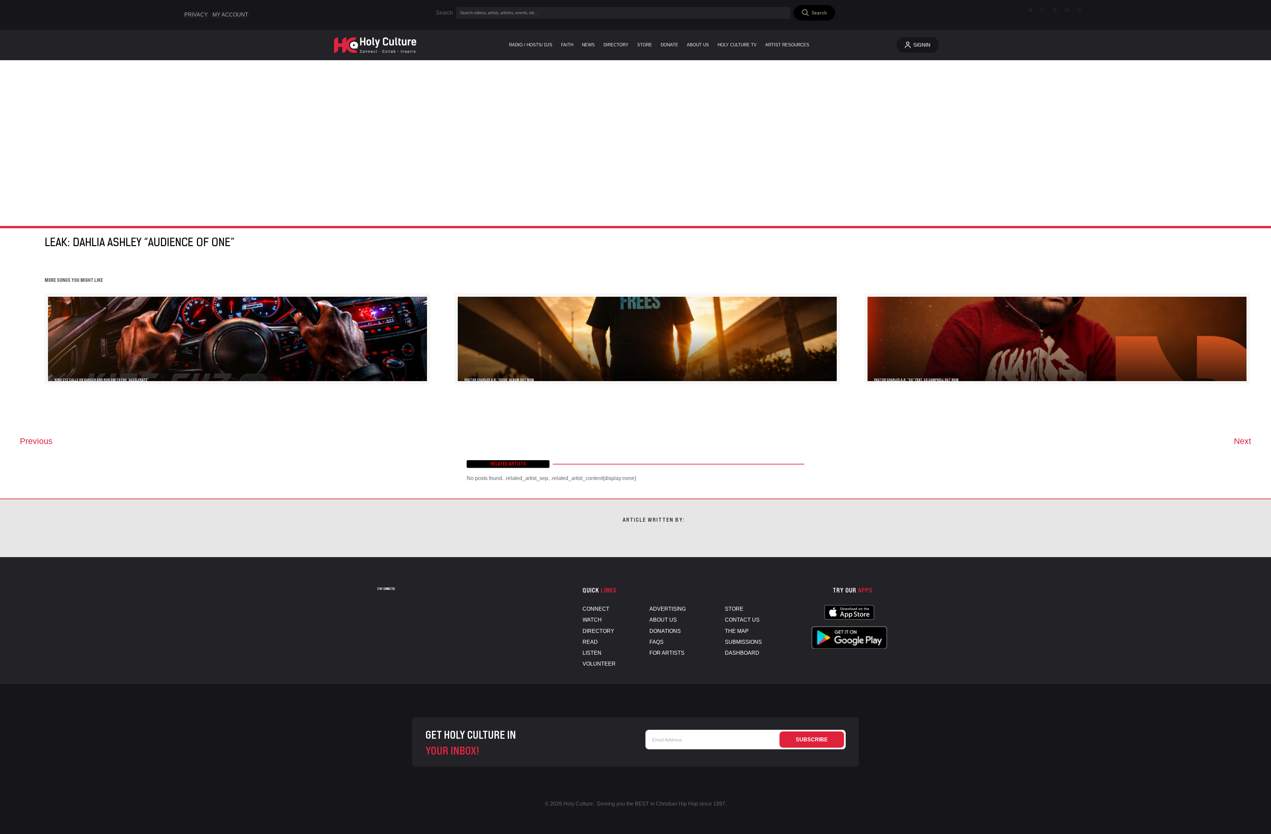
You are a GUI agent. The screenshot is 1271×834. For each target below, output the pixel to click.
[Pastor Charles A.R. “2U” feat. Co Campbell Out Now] (1057, 339)
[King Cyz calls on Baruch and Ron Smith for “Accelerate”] (237, 339)
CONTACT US (742, 620)
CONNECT (596, 609)
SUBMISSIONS (743, 642)
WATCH (592, 620)
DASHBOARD (742, 653)
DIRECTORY (598, 631)
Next (1242, 441)
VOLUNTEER (599, 664)
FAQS (656, 642)
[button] (814, 13)
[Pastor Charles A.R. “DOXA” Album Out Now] (647, 339)
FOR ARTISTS (666, 653)
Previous (36, 441)
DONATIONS (665, 631)
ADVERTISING (667, 609)
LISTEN (592, 653)
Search (444, 13)
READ (590, 642)
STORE (734, 609)
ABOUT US (663, 620)
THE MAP (737, 631)
